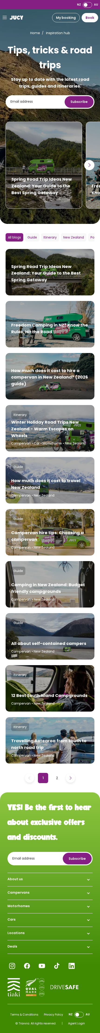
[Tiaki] (13, 987)
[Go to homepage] (16, 18)
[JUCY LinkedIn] (71, 966)
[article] (44, 165)
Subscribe (79, 101)
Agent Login (76, 1023)
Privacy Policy (53, 1015)
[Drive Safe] (64, 987)
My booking (66, 17)
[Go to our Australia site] (87, 5)
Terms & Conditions (24, 1015)
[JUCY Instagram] (12, 966)
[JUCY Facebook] (27, 966)
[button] (14, 237)
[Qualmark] (35, 987)
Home (35, 33)
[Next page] (70, 778)
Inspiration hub (58, 33)
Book (90, 17)
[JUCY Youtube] (42, 966)
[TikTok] (56, 966)
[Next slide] (89, 165)
